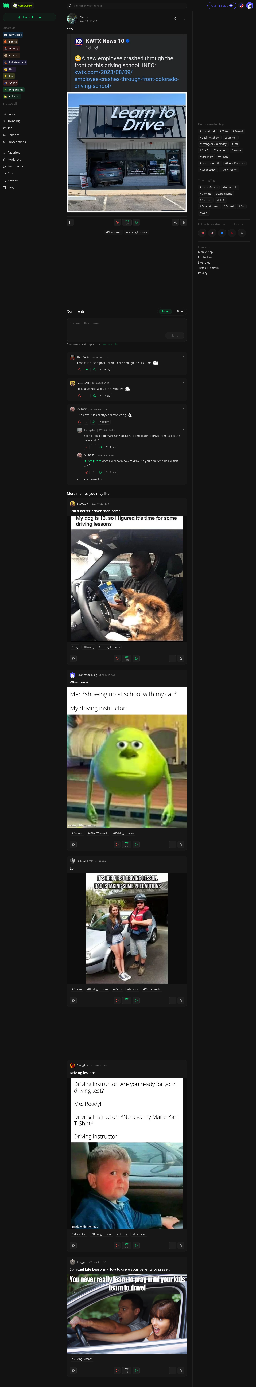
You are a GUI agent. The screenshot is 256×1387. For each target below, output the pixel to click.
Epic (9, 76)
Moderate (14, 159)
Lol (72, 868)
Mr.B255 (82, 409)
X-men (224, 156)
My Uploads (16, 166)
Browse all (10, 103)
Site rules (204, 262)
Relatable (12, 96)
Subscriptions (17, 142)
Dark (9, 69)
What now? (79, 682)
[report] (175, 222)
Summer (231, 137)
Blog (11, 187)
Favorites (14, 152)
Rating (165, 311)
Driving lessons (83, 1072)
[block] (183, 222)
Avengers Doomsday (214, 144)
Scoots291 (83, 383)
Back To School (210, 137)
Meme (118, 989)
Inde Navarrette (211, 163)
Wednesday (209, 169)
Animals (11, 55)
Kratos (237, 150)
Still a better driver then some (95, 511)
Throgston (90, 430)
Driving (89, 647)
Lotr (235, 144)
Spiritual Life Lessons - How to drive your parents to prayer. (120, 1269)
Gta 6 (205, 150)
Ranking (13, 180)
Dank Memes (210, 187)
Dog (75, 647)
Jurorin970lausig (87, 675)
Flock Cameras (236, 163)
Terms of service (208, 268)
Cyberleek (221, 150)
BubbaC (81, 861)
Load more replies (91, 479)
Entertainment (15, 62)
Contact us (205, 257)
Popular (78, 833)
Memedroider (153, 989)
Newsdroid (13, 34)
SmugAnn (83, 1065)
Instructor (140, 1234)
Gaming (11, 48)
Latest (12, 114)
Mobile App (205, 252)
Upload (31, 17)
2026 (225, 131)
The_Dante (83, 357)
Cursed (230, 206)
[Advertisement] (224, 65)
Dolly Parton (229, 169)
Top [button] (10, 128)
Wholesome (13, 89)
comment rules (109, 344)
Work (205, 212)
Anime (10, 82)
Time (180, 311)
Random (13, 135)
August (239, 131)
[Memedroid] (6, 5)
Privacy (202, 273)
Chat (11, 173)
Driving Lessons (137, 232)
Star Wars (207, 156)
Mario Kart (79, 1234)
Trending (14, 121)
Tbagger (82, 1262)
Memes (133, 989)
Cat (243, 206)
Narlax (84, 17)
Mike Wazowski (99, 833)
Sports (10, 41)
